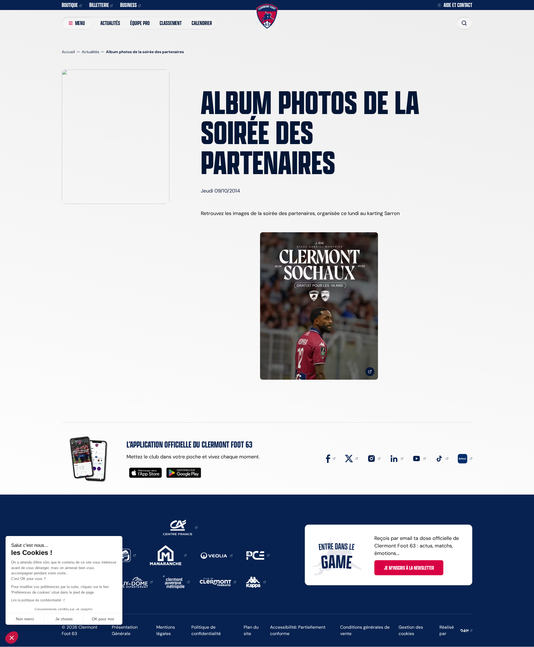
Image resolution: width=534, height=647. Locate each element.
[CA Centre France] (180, 527)
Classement (171, 23)
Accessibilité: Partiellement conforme (297, 630)
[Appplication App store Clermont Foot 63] (145, 473)
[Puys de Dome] (135, 582)
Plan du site (251, 630)
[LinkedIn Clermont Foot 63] (396, 458)
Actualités (110, 23)
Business (128, 5)
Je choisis (64, 619)
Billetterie (99, 5)
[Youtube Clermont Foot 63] (419, 458)
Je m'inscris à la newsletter (409, 567)
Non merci (25, 619)
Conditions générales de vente (365, 630)
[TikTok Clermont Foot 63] (442, 458)
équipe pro (140, 23)
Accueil (68, 52)
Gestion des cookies (411, 630)
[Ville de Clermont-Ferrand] (218, 582)
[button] (11, 637)
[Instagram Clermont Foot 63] (374, 458)
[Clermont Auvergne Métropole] (176, 582)
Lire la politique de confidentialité (36, 600)
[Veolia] (217, 555)
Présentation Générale (125, 630)
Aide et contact (458, 5)
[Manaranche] (168, 555)
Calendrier (202, 23)
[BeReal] (465, 458)
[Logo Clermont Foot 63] (266, 16)
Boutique (70, 5)
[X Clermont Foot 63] (351, 458)
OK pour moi (103, 619)
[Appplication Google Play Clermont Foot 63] (183, 473)
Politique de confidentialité (206, 630)
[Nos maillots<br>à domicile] (319, 306)
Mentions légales (165, 630)
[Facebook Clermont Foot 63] (330, 458)
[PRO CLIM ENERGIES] (258, 555)
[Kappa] (256, 582)
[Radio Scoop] (127, 555)
